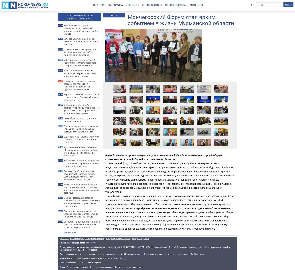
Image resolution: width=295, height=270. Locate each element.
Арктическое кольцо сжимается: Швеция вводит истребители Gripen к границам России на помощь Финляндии (81, 151)
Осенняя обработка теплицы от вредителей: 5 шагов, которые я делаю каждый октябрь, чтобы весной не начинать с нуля (80, 175)
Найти (288, 4)
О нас (62, 267)
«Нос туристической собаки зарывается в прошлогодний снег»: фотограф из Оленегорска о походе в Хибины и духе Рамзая (81, 109)
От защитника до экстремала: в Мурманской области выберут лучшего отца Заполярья (80, 52)
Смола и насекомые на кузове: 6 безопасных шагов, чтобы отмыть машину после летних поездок (81, 214)
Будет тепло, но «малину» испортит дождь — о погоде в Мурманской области (81, 139)
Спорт (146, 238)
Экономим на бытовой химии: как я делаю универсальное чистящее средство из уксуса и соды (82, 224)
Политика (97, 5)
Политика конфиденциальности (128, 267)
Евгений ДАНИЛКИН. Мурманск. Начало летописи (80, 120)
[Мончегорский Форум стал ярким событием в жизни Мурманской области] (119, 85)
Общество (132, 5)
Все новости (70, 232)
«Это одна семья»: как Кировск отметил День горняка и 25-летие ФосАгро (81, 42)
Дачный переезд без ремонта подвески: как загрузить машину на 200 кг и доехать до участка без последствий (82, 202)
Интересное (137, 238)
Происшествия (152, 5)
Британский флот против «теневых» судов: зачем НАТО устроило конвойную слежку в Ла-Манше (81, 29)
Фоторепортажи (176, 5)
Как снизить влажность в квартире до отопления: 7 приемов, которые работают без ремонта (81, 163)
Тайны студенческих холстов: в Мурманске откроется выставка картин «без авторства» (80, 73)
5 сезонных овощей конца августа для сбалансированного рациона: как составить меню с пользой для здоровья (81, 188)
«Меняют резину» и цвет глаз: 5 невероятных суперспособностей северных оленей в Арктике (80, 63)
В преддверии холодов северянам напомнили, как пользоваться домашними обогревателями (81, 129)
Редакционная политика (77, 267)
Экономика (115, 5)
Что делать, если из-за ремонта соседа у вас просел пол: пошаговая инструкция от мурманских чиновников (79, 85)
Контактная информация (101, 267)
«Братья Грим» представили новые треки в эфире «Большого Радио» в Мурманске (81, 97)
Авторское (197, 5)
